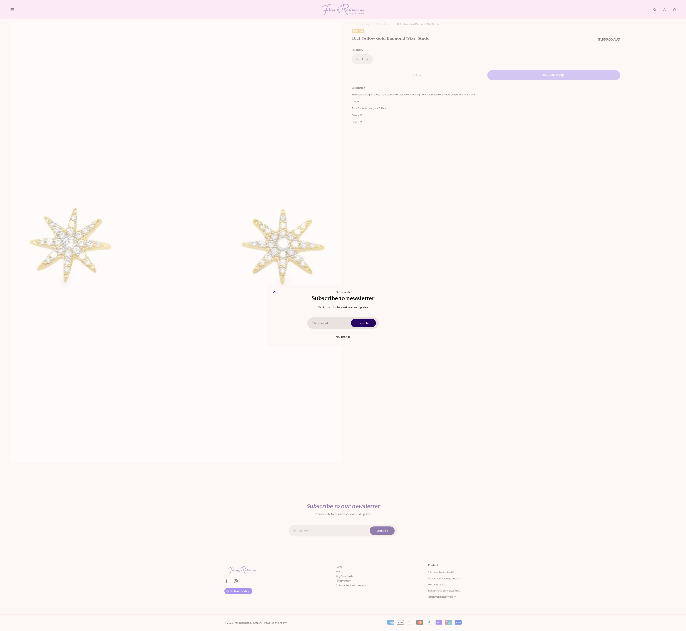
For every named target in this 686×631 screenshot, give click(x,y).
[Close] (274, 292)
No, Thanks (343, 336)
